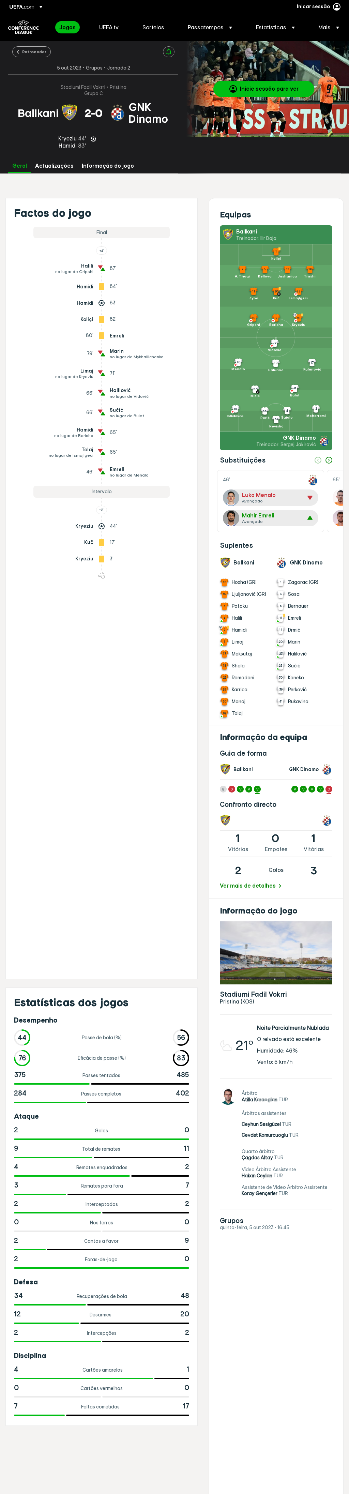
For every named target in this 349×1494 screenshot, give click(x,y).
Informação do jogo (108, 166)
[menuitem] (71, 27)
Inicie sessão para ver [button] (269, 89)
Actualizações (54, 166)
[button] (210, 27)
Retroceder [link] (34, 51)
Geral (19, 166)
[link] (67, 27)
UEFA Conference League (23, 27)
